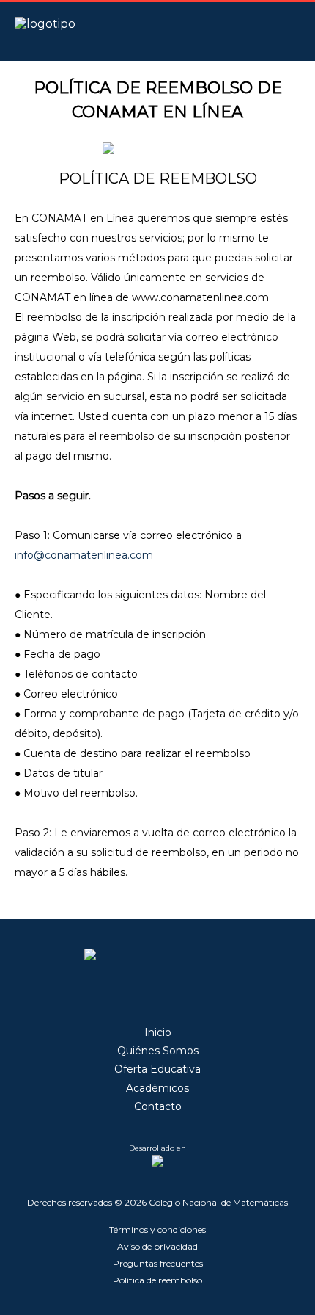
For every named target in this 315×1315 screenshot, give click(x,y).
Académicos (157, 1088)
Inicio (157, 1032)
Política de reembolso (157, 1280)
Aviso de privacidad (157, 1246)
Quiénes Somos (158, 1050)
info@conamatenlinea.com (84, 555)
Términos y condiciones (157, 1229)
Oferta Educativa (157, 1069)
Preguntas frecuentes (158, 1263)
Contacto (158, 1106)
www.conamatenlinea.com (200, 297)
